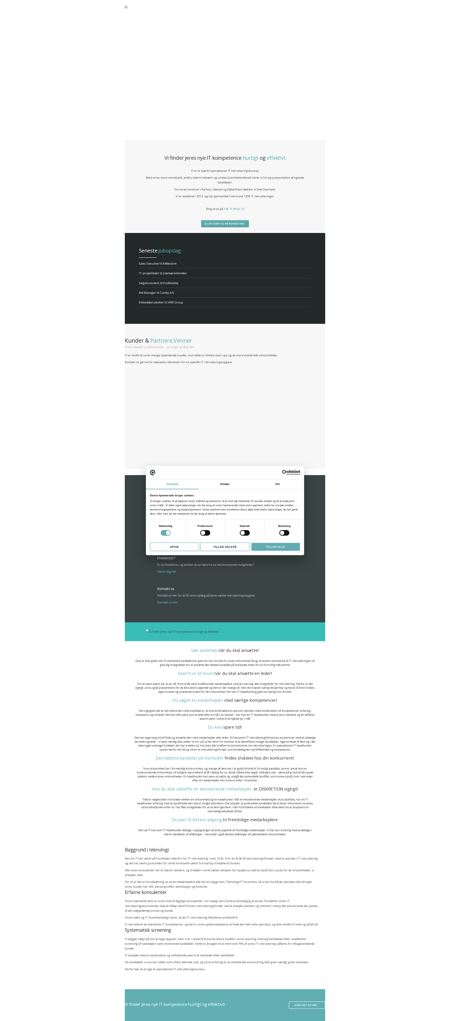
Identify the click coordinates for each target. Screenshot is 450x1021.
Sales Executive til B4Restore (157, 263)
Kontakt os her (167, 602)
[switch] (205, 533)
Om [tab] (277, 483)
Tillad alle (275, 546)
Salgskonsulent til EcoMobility (158, 283)
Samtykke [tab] (172, 483)
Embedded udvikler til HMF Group (161, 302)
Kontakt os (165, 588)
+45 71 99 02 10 (234, 209)
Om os (255, 7)
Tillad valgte (225, 546)
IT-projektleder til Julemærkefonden (163, 273)
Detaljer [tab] (225, 483)
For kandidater (235, 7)
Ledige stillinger (293, 6)
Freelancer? (166, 558)
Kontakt (272, 7)
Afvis (174, 546)
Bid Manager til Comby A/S (156, 293)
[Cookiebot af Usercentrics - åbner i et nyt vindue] (284, 472)
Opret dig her (166, 571)
